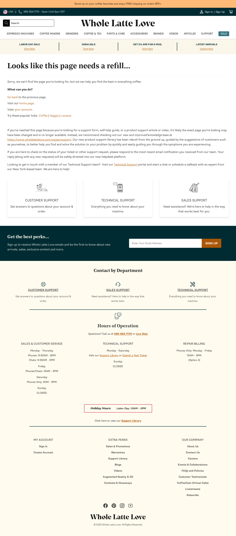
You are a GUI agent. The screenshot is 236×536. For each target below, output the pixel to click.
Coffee (43, 116)
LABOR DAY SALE (29, 44)
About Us (192, 446)
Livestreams (192, 489)
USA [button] (10, 12)
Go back (12, 97)
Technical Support (126, 164)
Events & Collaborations (192, 464)
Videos (118, 470)
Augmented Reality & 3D (118, 476)
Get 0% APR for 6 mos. (147, 44)
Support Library (109, 355)
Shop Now (29, 49)
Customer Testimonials (193, 476)
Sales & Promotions (118, 446)
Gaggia (54, 116)
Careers (193, 458)
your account (23, 109)
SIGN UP (211, 243)
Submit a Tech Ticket (134, 355)
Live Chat (142, 333)
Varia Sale (89, 44)
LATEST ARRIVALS (206, 44)
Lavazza (66, 116)
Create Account (43, 452)
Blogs (118, 464)
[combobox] (32, 23)
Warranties (118, 452)
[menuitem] (43, 446)
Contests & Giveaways (118, 483)
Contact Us (193, 452)
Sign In (43, 446)
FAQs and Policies (193, 470)
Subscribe (193, 495)
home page (26, 103)
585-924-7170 (123, 333)
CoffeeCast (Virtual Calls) (193, 483)
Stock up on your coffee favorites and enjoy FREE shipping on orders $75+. (118, 3)
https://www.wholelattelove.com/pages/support (39, 140)
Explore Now (206, 49)
